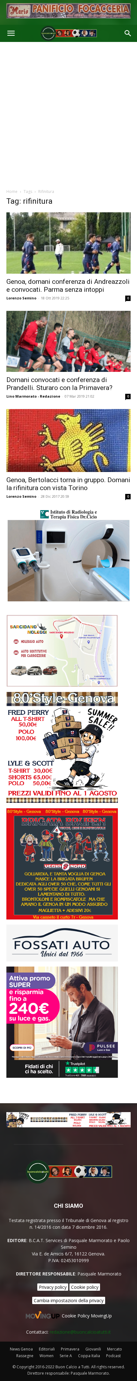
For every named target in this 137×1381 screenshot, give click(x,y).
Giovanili (93, 1349)
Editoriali (47, 1349)
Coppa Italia (89, 1355)
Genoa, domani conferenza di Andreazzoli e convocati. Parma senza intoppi (68, 285)
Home (12, 191)
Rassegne (24, 1355)
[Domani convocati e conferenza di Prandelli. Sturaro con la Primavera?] (68, 341)
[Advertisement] (68, 113)
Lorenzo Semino (21, 298)
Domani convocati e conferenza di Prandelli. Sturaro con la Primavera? (59, 384)
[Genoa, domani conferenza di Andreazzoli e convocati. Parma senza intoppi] (68, 243)
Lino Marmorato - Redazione (33, 396)
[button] (11, 33)
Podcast (113, 1355)
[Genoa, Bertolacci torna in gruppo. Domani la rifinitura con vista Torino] (68, 440)
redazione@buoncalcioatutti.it (80, 1332)
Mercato (114, 1349)
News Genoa (21, 1349)
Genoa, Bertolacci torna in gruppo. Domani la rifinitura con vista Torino (68, 484)
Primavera (70, 1349)
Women (47, 1355)
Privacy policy (53, 1287)
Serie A (66, 1355)
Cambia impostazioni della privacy (69, 1300)
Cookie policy (84, 1287)
